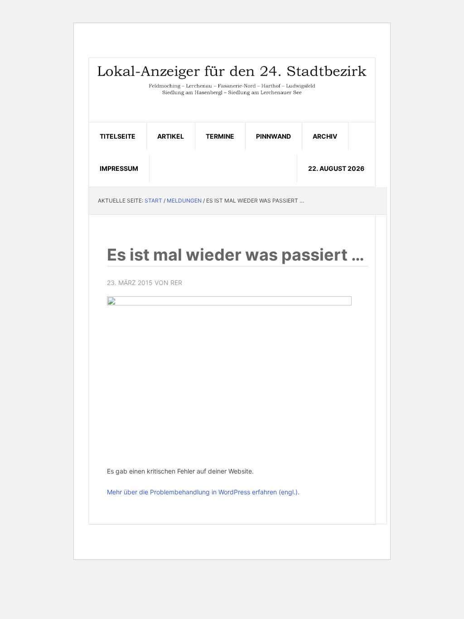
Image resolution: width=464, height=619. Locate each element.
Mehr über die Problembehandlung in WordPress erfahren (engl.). (203, 492)
